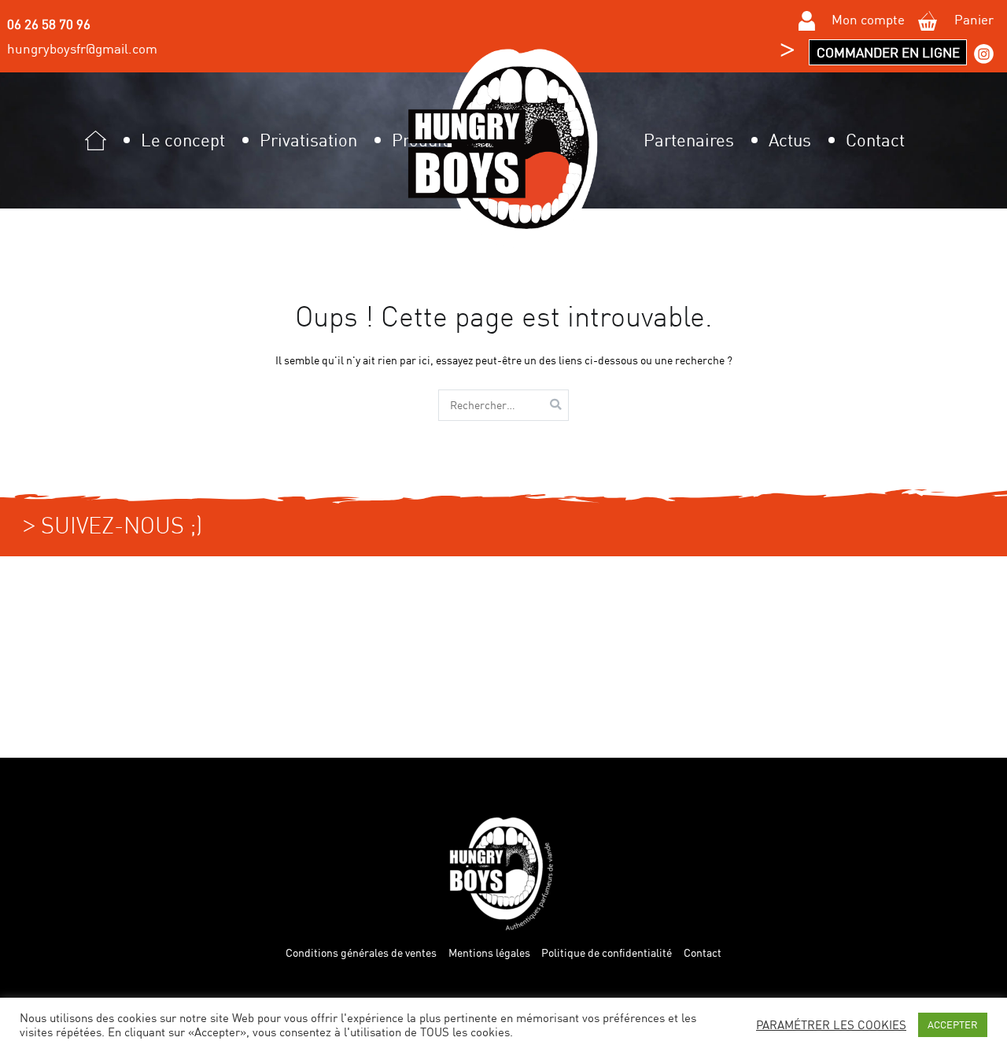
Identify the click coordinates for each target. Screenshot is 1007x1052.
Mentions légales (489, 953)
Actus (790, 140)
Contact (875, 140)
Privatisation (308, 140)
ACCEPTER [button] (953, 1024)
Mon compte (866, 19)
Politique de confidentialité (606, 953)
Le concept (183, 140)
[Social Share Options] (15, 744)
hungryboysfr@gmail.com (82, 48)
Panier (972, 19)
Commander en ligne (888, 52)
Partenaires (689, 140)
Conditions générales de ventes (361, 953)
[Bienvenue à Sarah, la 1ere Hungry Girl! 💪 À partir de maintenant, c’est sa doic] (906, 656)
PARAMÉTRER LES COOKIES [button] (831, 1025)
